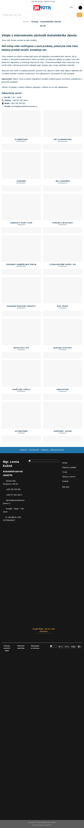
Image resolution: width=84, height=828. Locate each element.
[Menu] (3, 8)
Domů (26, 21)
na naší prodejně (67, 74)
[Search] (79, 15)
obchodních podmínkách (21, 59)
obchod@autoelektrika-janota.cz (24, 106)
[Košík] (80, 8)
